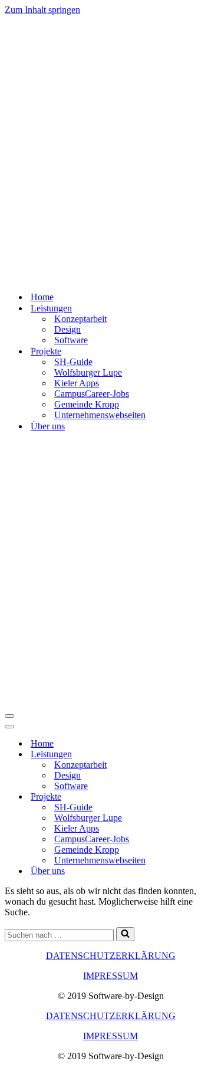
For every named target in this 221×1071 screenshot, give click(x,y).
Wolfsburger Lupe (88, 372)
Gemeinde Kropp (86, 404)
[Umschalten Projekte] (211, 797)
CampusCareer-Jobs (91, 394)
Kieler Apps (76, 383)
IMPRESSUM (110, 976)
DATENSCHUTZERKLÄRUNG (111, 956)
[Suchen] (125, 934)
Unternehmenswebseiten (100, 415)
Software (71, 340)
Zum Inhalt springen (42, 10)
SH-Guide (73, 362)
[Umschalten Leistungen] (211, 755)
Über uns (48, 426)
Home (42, 297)
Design (67, 329)
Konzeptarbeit (80, 319)
